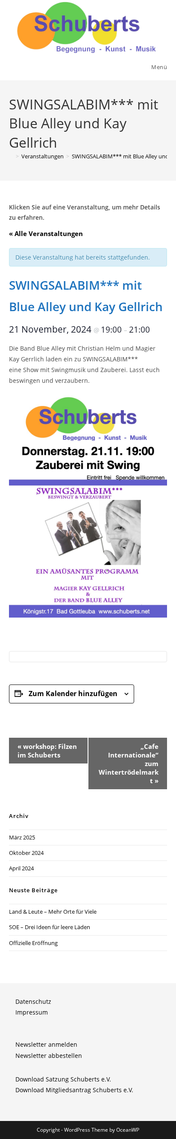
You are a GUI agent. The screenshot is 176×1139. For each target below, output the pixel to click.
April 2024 (21, 868)
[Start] (11, 156)
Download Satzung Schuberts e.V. (63, 1079)
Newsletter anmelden (46, 1044)
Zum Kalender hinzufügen (73, 693)
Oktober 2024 (26, 853)
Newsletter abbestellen (48, 1055)
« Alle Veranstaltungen (46, 233)
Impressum (31, 1012)
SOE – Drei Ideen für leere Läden (49, 927)
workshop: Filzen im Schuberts (47, 750)
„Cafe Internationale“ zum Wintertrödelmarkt (128, 763)
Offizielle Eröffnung (33, 943)
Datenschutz (33, 1001)
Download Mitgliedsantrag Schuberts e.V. (74, 1090)
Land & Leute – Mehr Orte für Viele (53, 911)
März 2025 (22, 837)
